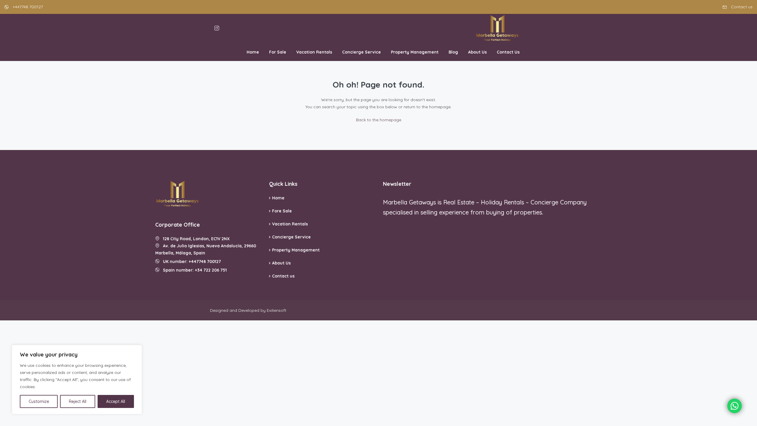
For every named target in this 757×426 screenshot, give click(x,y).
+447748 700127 (27, 6)
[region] (77, 379)
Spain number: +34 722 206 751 (193, 270)
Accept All (115, 401)
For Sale (277, 52)
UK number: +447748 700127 (190, 261)
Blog (453, 52)
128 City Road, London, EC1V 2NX (194, 238)
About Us (477, 52)
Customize (39, 401)
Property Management (415, 52)
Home (253, 52)
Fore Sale (282, 211)
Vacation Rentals (314, 52)
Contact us (741, 6)
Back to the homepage (378, 119)
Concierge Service (361, 52)
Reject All (77, 401)
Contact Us (508, 52)
